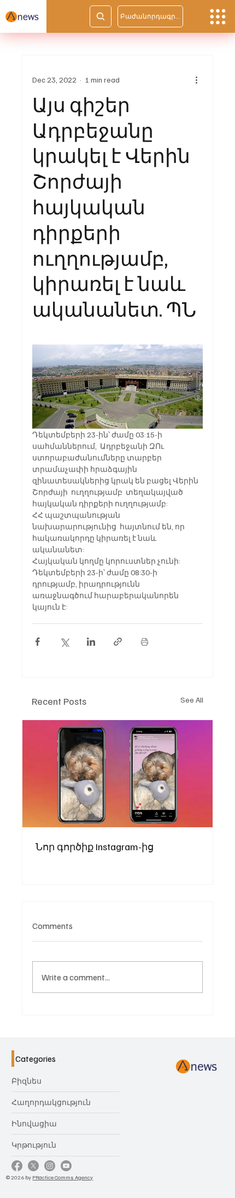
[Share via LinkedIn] (91, 641)
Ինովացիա (34, 1123)
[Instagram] (49, 1165)
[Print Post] (144, 641)
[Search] (100, 16)
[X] (33, 1165)
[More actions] (196, 79)
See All (191, 699)
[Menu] (217, 16)
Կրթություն (33, 1144)
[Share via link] (118, 641)
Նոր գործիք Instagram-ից (95, 846)
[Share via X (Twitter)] (64, 641)
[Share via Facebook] (37, 641)
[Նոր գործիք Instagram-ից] (117, 773)
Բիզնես (26, 1080)
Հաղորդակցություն (51, 1102)
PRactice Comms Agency (62, 1177)
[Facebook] (16, 1165)
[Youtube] (66, 1165)
